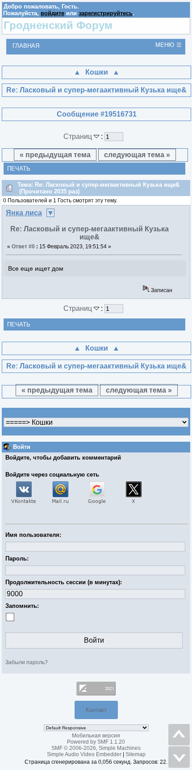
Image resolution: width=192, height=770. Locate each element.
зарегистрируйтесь (106, 13)
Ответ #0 (23, 246)
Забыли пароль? (26, 662)
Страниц (78, 136)
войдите (52, 13)
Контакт (96, 710)
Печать (18, 168)
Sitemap (135, 754)
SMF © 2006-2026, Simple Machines (96, 748)
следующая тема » (137, 155)
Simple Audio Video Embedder (84, 754)
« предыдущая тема (55, 155)
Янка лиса (24, 213)
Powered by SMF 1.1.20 (96, 742)
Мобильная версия (96, 735)
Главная (26, 45)
